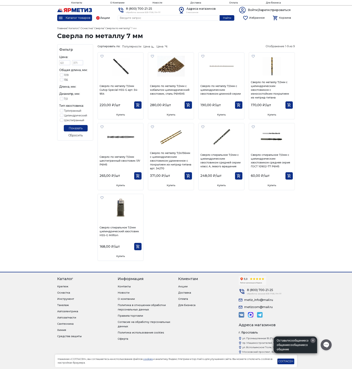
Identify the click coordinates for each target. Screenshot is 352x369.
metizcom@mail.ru (258, 307)
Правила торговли (130, 315)
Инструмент (65, 299)
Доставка (195, 2)
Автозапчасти (66, 317)
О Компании (117, 2)
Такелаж (63, 305)
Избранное (257, 17)
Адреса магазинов (201, 8)
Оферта (123, 338)
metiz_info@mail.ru (258, 300)
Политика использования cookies (141, 332)
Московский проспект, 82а (259, 351)
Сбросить (75, 135)
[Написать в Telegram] (260, 315)
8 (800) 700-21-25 (139, 8)
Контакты (76, 2)
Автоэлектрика (67, 311)
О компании (126, 299)
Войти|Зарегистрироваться (269, 10)
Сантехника (65, 323)
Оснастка (63, 292)
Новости (157, 2)
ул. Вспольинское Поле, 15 (258, 347)
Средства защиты (69, 336)
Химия (61, 330)
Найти (227, 18)
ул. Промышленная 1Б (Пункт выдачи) (265, 338)
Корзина (285, 17)
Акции (183, 286)
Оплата (233, 2)
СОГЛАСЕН (285, 361)
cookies (148, 358)
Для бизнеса (273, 2)
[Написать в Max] (250, 315)
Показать (76, 128)
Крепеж (62, 286)
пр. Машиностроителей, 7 (258, 342)
